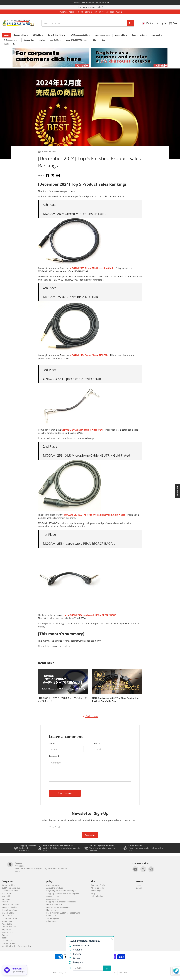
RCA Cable (6, 893)
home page (96, 890)
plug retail (6, 929)
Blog (93, 893)
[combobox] (88, 23)
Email (97, 743)
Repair (4, 937)
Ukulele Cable (8, 913)
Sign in (139, 888)
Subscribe (90, 835)
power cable (7, 921)
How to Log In (52, 910)
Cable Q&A (51, 915)
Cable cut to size (9, 926)
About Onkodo (97, 888)
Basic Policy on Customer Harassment (63, 913)
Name (52, 743)
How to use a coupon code (58, 907)
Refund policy (58, 973)
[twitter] (143, 869)
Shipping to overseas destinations (61, 901)
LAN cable (6, 899)
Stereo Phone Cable (10, 904)
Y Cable (5, 901)
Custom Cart (7, 940)
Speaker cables (8, 885)
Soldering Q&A (52, 918)
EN (14, 44)
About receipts (52, 899)
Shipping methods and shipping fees (62, 893)
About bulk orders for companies (16, 946)
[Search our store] (130, 23)
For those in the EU (54, 904)
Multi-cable (7, 915)
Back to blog (91, 716)
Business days (52, 896)
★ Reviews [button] (177, 491)
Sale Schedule (97, 896)
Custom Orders (8, 943)
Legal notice (123, 973)
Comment (54, 756)
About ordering (53, 885)
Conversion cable (9, 918)
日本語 (6, 44)
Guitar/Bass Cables (10, 890)
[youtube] (135, 869)
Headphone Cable (9, 910)
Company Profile (98, 885)
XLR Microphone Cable (11, 888)
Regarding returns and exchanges (61, 890)
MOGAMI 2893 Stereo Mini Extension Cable (92, 268)
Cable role (6, 935)
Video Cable (7, 924)
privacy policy (52, 921)
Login (138, 885)
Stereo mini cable (9, 907)
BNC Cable (6, 896)
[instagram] (151, 869)
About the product (54, 888)
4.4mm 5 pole (8, 932)
